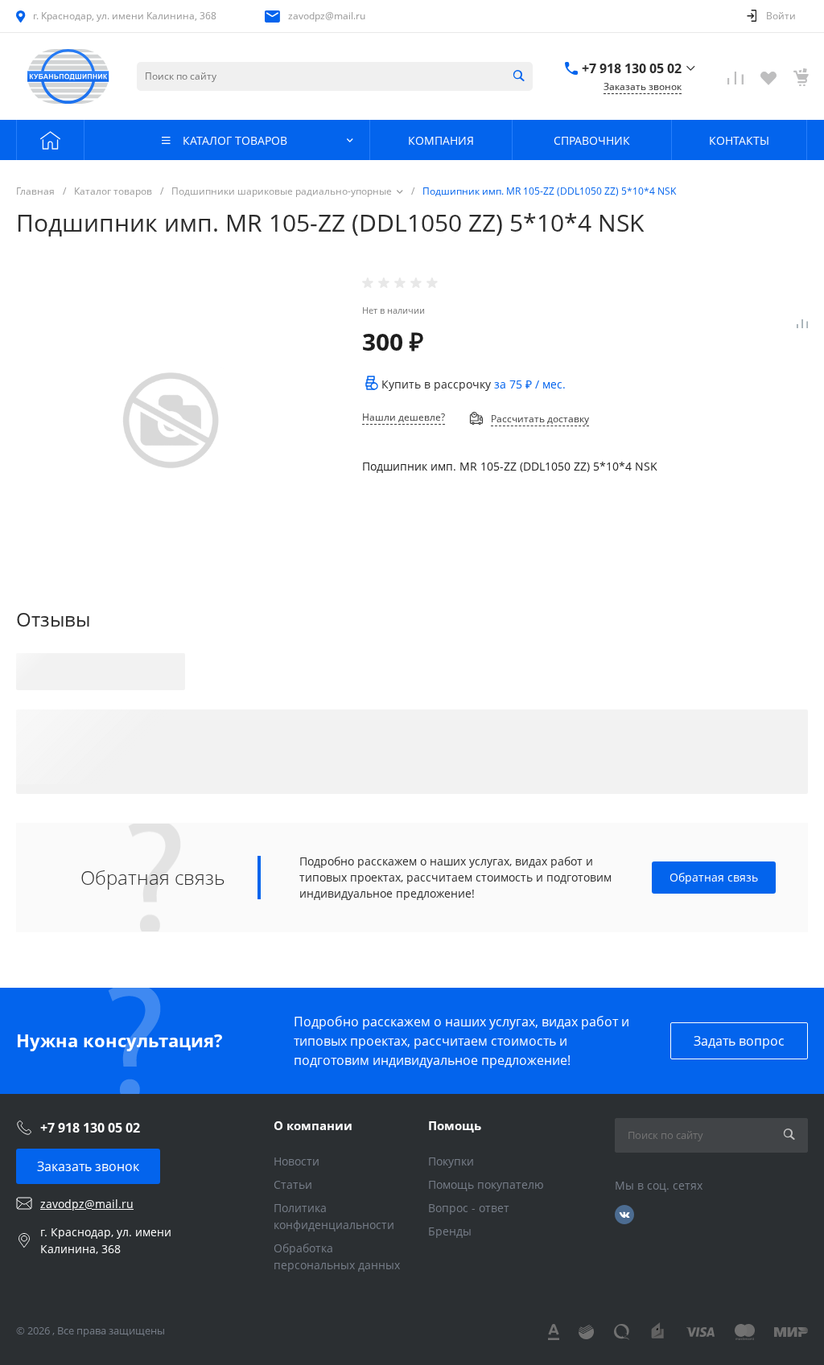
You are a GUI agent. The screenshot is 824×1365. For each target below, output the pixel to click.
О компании (313, 1125)
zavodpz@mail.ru (326, 16)
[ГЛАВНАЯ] (50, 140)
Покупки (451, 1161)
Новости (296, 1161)
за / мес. (530, 384)
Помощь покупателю (486, 1184)
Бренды (450, 1231)
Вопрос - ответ (468, 1207)
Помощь (454, 1125)
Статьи (293, 1184)
